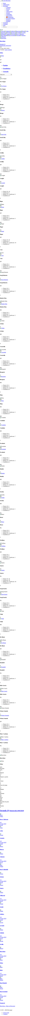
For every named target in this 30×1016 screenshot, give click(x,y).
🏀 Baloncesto (9, 17)
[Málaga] (2, 34)
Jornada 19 (2, 44)
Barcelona (2, 41)
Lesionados (9, 14)
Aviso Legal (6, 1012)
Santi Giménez (8, 49)
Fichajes (8, 8)
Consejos (8, 7)
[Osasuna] (7, 34)
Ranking (8, 21)
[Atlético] (12, 31)
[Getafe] (18, 32)
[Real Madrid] (3, 35)
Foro (4, 25)
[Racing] (12, 34)
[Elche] (8, 32)
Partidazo (8, 20)
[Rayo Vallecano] (19, 34)
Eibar (1, 52)
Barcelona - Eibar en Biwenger (7, 1006)
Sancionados (9, 15)
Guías (7, 10)
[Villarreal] (3, 36)
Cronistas (5, 24)
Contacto (5, 1014)
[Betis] (23, 31)
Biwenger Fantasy (10, 18)
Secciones (5, 6)
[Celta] (26, 31)
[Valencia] (22, 35)
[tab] (16, 65)
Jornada (8, 13)
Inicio (4, 3)
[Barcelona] (18, 31)
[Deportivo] (3, 32)
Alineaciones (6, 4)
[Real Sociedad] (11, 35)
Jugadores (5, 22)
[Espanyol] (13, 32)
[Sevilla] (18, 35)
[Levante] (23, 32)
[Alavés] (2, 31)
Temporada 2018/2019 (5, 45)
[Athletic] (7, 31)
